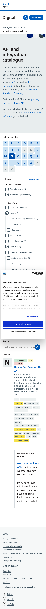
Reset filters (33, 179)
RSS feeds (6, 582)
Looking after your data (12, 546)
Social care (20, 437)
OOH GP (18, 422)
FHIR (16, 400)
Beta (30, 360)
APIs (14, 82)
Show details (32, 316)
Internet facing (21, 440)
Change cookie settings (12, 561)
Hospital (18, 403)
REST (28, 437)
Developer (18, 27)
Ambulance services (23, 407)
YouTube (10, 604)
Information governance (25, 429)
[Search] (37, 347)
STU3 (34, 437)
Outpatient (19, 418)
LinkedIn (10, 599)
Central (18, 433)
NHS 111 (36, 407)
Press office (7, 575)
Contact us (7, 571)
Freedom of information (12, 550)
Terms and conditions (11, 542)
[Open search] (25, 17)
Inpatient (30, 418)
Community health (28, 400)
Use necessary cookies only (23, 332)
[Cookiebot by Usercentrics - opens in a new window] (32, 273)
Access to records (31, 433)
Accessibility (7, 557)
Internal (18, 364)
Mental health (21, 411)
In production (21, 360)
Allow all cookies (23, 324)
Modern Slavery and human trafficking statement (22, 553)
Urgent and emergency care (26, 426)
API (39, 429)
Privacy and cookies (10, 539)
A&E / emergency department (27, 415)
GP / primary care (31, 403)
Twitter (10, 594)
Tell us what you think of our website (18, 578)
